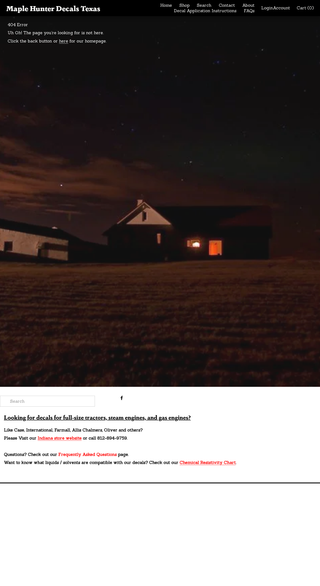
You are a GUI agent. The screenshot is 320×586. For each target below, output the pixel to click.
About (248, 5)
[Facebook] (122, 398)
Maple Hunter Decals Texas (53, 8)
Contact (227, 5)
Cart (305, 8)
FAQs (249, 10)
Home (166, 5)
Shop (184, 5)
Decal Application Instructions (205, 10)
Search (204, 5)
